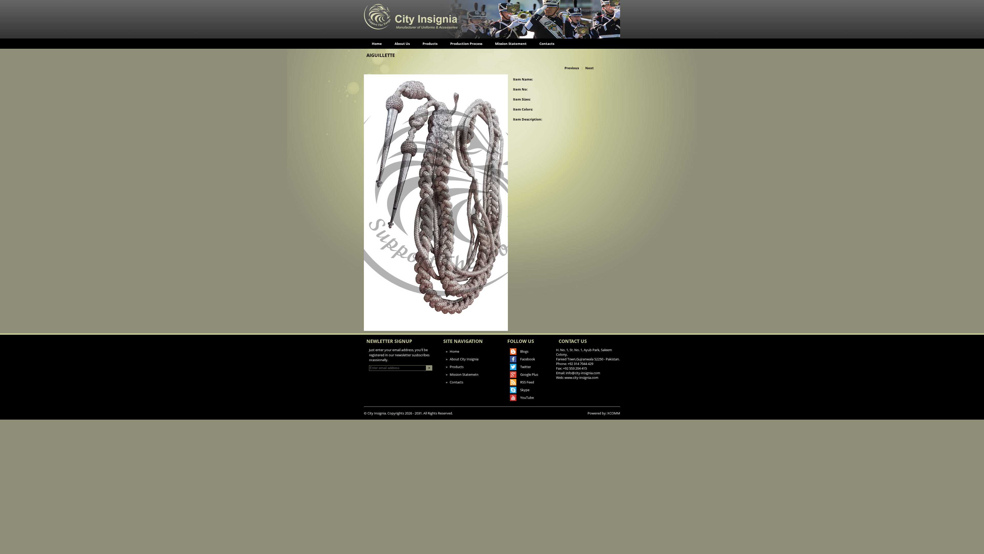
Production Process (466, 43)
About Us (402, 43)
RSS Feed (527, 382)
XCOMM (613, 413)
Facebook (527, 359)
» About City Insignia (462, 359)
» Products (455, 366)
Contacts (546, 43)
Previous (572, 68)
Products (430, 43)
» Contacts (454, 382)
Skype (524, 390)
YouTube (527, 397)
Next (589, 68)
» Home (452, 351)
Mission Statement (511, 43)
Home (377, 43)
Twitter (525, 366)
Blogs (524, 351)
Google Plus (529, 374)
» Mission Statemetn (462, 374)
